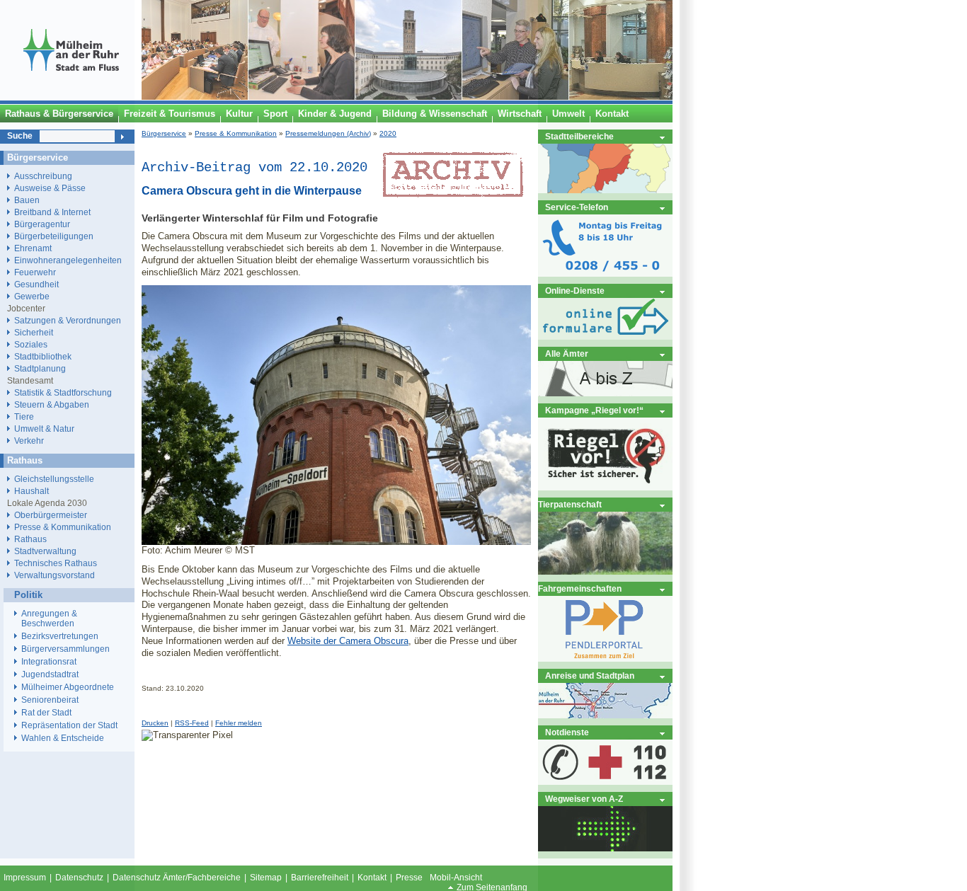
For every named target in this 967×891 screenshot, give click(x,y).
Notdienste (567, 732)
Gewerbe (32, 296)
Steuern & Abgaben (51, 404)
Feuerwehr (35, 272)
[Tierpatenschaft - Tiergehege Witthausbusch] (605, 571)
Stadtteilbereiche (579, 136)
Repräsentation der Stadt (69, 725)
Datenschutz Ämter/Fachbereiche (177, 878)
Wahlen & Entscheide (62, 738)
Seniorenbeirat (50, 700)
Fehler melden (238, 723)
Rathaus (30, 539)
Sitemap (266, 878)
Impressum (25, 878)
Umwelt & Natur (44, 428)
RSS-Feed (192, 723)
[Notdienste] (605, 781)
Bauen (27, 200)
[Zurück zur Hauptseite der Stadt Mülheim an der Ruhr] (71, 97)
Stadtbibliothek (42, 356)
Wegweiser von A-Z (584, 798)
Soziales (30, 344)
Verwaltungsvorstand (54, 575)
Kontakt (372, 878)
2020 (387, 133)
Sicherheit (33, 332)
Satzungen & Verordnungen (67, 320)
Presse (409, 878)
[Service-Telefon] (605, 273)
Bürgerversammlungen (65, 649)
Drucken (155, 723)
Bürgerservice (164, 133)
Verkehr (29, 440)
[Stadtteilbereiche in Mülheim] (605, 190)
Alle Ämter (566, 353)
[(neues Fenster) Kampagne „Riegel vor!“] (605, 487)
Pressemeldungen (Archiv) (328, 133)
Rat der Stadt (46, 713)
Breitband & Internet (52, 212)
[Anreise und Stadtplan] (605, 715)
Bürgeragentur (42, 224)
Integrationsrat (48, 662)
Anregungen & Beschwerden (49, 618)
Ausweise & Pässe (50, 187)
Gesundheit (36, 284)
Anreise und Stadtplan (589, 675)
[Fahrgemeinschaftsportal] (605, 658)
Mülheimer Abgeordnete (67, 687)
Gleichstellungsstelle (54, 478)
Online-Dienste (575, 290)
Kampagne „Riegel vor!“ (594, 410)
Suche (20, 136)
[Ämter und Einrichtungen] (605, 393)
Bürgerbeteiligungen (53, 236)
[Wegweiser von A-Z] (605, 848)
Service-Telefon (576, 207)
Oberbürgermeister (50, 514)
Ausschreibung (43, 175)
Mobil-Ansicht (456, 878)
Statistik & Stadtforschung (63, 392)
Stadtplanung (40, 368)
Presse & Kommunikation (236, 133)
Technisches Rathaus (55, 563)
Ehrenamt (33, 248)
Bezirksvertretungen (59, 636)
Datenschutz (79, 878)
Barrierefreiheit (319, 878)
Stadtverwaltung (45, 551)
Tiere (24, 416)
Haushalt (31, 490)
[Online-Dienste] (605, 336)
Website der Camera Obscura (347, 641)
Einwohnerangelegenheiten (68, 260)
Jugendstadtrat (50, 674)
